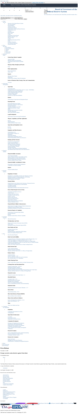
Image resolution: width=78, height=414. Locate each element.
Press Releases (8, 47)
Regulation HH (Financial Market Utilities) (16, 178)
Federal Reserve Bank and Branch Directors (16, 28)
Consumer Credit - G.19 (12, 279)
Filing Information (11, 121)
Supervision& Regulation (5, 84)
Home (4, 343)
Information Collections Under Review (15, 104)
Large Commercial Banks (13, 142)
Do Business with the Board (13, 35)
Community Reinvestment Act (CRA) (15, 311)
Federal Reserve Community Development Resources (18, 341)
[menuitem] (40, 33)
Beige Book (10, 77)
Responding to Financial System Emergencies (16, 164)
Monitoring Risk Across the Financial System (16, 157)
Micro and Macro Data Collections (14, 295)
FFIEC (9, 109)
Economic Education (12, 42)
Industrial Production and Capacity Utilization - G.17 (18, 287)
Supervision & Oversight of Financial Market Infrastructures (19, 206)
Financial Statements (12, 105)
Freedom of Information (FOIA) (9, 391)
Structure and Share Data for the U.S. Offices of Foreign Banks (20, 250)
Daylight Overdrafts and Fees (13, 195)
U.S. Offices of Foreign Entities (14, 145)
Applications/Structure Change (14, 108)
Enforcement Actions (12, 317)
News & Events (6, 344)
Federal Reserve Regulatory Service (15, 136)
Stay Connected (9, 8)
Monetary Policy (6, 377)
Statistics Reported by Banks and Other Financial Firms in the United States (22, 269)
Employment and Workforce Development (16, 325)
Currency (9, 31)
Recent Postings (20, 8)
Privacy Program (13, 397)
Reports (9, 214)
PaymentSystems (4, 171)
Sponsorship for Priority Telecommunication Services (18, 187)
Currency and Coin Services (13, 194)
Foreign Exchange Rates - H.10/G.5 (15, 266)
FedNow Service (11, 196)
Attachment (5, 368)
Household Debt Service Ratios (14, 280)
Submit (25, 19)
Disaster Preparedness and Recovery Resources (17, 137)
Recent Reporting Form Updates (14, 103)
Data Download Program (12, 234)
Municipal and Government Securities (15, 110)
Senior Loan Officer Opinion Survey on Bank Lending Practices (20, 244)
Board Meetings (11, 32)
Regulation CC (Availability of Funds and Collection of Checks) (20, 175)
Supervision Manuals (12, 135)
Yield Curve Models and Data (13, 305)
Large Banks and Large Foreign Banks (15, 90)
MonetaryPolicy (5, 55)
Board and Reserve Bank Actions (14, 122)
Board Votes (10, 33)
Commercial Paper (11, 254)
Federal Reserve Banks (12, 27)
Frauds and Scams (11, 339)
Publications (36, 8)
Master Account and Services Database (15, 200)
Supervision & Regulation (8, 378)
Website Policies (6, 397)
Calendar (28, 8)
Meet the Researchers (12, 218)
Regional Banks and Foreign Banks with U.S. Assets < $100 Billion (21, 89)
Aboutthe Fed (4, 22)
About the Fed (5, 375)
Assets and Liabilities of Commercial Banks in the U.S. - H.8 (19, 240)
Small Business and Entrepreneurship (15, 324)
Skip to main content (4, 1)
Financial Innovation (12, 44)
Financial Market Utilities (13, 93)
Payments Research (11, 213)
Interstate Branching (12, 147)
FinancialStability (4, 151)
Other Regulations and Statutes (14, 179)
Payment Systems (6, 380)
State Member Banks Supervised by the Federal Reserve (18, 149)
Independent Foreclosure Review (14, 319)
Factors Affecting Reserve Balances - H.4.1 (16, 300)
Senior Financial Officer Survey (14, 243)
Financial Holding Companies (13, 146)
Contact (22, 10)
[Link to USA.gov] (6, 408)
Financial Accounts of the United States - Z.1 (16, 275)
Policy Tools (10, 71)
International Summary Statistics (14, 267)
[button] (6, 4)
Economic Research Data (13, 229)
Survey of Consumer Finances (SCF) (15, 232)
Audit (13, 394)
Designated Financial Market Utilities (15, 207)
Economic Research (7, 381)
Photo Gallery (8, 51)
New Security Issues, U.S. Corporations (15, 258)
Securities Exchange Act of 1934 (14, 106)
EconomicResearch (5, 217)
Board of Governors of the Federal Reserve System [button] (23, 5)
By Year (9, 126)
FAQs (12, 10)
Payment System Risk (12, 186)
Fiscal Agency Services (12, 199)
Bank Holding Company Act (13, 133)
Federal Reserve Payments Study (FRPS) (16, 212)
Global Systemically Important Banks (15, 92)
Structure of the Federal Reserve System (15, 23)
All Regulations (11, 312)
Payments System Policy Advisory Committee (16, 215)
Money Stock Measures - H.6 (13, 301)
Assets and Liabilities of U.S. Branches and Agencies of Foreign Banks (21, 241)
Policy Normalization (12, 70)
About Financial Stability (12, 155)
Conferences (7, 53)
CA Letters (10, 316)
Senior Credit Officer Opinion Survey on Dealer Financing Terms (20, 262)
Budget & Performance (7, 394)
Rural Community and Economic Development (17, 327)
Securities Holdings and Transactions (15, 268)
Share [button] (4, 357)
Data (4, 233)
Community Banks (11, 88)
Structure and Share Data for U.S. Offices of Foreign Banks (19, 270)
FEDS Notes (10, 224)
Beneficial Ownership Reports (13, 141)
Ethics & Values (11, 37)
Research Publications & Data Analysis (15, 333)
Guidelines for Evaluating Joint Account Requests (17, 184)
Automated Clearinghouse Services (14, 191)
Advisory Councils (11, 26)
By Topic (9, 128)
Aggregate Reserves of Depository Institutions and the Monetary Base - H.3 (22, 239)
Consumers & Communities (6, 307)
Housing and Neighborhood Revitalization (16, 323)
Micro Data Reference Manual (14, 112)
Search (27, 10)
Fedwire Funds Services (12, 197)
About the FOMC (11, 59)
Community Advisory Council (13, 334)
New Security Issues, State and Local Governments (18, 257)
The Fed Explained (11, 24)
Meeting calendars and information (14, 60)
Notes (9, 66)
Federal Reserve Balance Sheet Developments (17, 78)
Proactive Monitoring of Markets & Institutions (17, 159)
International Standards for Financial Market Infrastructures (19, 208)
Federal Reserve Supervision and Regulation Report (18, 99)
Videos (17, 10)
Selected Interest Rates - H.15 (13, 291)
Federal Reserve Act (12, 30)
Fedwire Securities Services (13, 198)
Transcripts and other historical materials (15, 61)
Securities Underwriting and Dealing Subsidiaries (17, 148)
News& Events (5, 46)
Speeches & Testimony (9, 48)
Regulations (10, 134)
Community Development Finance (14, 326)
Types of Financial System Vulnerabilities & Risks (17, 156)
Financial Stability (6, 379)
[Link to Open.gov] (20, 408)
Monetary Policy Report (12, 76)
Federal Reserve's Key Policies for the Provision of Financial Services (21, 183)
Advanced (28, 13)
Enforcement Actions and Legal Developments (17, 116)
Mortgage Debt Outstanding (13, 281)
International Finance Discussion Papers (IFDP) (17, 225)
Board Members (11, 25)
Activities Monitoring (12, 111)
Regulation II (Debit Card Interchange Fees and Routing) (19, 176)
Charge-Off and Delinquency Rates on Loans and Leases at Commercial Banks (23, 242)
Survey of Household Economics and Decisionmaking (18, 283)
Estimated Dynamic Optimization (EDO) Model (17, 231)
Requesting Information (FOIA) (14, 39)
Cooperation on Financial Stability (14, 165)
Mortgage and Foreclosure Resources (15, 340)
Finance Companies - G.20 (13, 256)
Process (9, 120)
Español (4, 396)
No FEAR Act (6, 395)
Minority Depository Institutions (14, 144)
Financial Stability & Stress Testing (14, 160)
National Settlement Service (13, 201)
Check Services (11, 192)
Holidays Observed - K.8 (12, 36)
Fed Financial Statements (12, 43)
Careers (7, 10)
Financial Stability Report (13, 169)
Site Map (44, 8)
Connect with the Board (7, 384)
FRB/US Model (11, 230)
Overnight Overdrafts (12, 185)
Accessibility (5, 398)
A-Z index (51, 8)
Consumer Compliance (12, 94)
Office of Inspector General (8, 393)
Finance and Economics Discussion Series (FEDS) (17, 223)
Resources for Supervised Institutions (15, 95)
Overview (10, 82)
